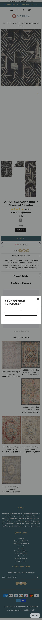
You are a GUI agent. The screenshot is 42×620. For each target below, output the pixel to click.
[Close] (38, 299)
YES (21, 310)
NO (21, 318)
